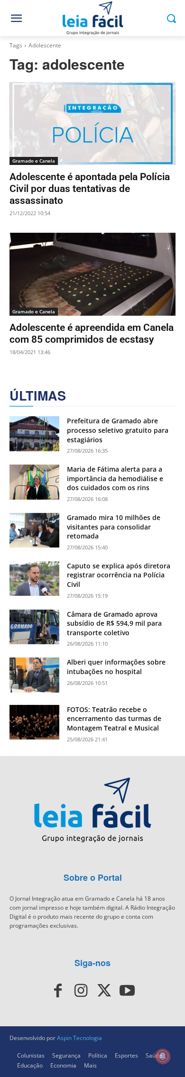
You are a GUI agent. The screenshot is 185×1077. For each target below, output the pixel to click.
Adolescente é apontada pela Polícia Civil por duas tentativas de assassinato (89, 188)
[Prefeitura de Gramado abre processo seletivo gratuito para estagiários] (34, 433)
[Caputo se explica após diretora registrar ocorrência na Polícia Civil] (34, 578)
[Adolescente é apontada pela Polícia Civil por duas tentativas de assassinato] (92, 123)
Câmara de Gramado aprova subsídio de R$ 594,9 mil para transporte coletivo (114, 623)
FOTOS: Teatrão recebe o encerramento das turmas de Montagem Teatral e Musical (114, 718)
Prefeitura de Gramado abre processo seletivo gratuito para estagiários (117, 430)
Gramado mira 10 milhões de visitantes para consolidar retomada (113, 526)
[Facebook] (58, 991)
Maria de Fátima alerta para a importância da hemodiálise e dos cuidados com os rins (115, 478)
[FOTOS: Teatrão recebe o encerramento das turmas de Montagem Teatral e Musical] (34, 722)
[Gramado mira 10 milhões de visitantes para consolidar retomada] (34, 530)
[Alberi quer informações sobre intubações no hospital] (34, 675)
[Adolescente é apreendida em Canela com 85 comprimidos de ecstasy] (92, 274)
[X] (104, 991)
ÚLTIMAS (37, 395)
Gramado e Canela (33, 160)
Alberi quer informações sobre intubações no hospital (116, 666)
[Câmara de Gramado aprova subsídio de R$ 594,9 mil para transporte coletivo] (34, 627)
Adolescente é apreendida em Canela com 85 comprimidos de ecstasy (91, 333)
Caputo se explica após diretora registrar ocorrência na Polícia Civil (118, 575)
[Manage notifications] (162, 1056)
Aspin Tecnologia (79, 1038)
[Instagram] (81, 991)
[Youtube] (127, 991)
